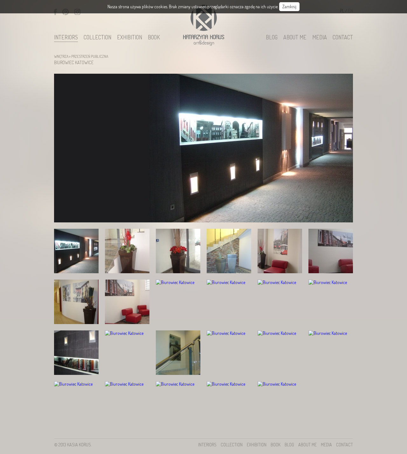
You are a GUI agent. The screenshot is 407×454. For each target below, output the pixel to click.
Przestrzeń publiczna (89, 56)
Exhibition (129, 37)
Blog (272, 37)
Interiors (66, 37)
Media (319, 37)
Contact (343, 37)
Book (154, 37)
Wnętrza (61, 56)
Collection (97, 37)
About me (295, 37)
